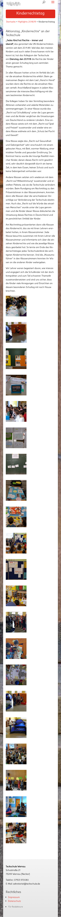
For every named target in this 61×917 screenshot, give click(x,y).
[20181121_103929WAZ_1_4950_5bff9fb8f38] (16, 631)
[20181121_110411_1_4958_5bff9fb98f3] (16, 737)
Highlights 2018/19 (27, 21)
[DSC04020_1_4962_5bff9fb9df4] (16, 842)
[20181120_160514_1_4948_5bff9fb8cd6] (16, 605)
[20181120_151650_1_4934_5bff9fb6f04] (16, 421)
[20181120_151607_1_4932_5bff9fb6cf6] (16, 394)
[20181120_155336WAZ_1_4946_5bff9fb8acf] (16, 579)
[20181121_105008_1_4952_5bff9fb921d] (16, 658)
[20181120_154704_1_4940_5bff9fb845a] (16, 500)
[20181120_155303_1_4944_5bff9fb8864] (16, 552)
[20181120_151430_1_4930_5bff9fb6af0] (16, 368)
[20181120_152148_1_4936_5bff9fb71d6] (16, 447)
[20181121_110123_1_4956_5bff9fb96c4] (16, 710)
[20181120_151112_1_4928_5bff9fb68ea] (16, 341)
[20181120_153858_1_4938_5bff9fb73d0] (16, 473)
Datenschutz (14, 901)
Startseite (11, 21)
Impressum (14, 897)
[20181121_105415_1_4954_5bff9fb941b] (16, 684)
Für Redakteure (15, 906)
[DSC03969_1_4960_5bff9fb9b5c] (16, 816)
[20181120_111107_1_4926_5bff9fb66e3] (16, 315)
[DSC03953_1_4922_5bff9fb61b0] (16, 763)
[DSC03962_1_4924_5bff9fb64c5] (16, 789)
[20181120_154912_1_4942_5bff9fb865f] (16, 526)
